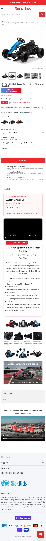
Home (3, 21)
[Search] (42, 14)
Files (4, 399)
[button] (23, 113)
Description (7, 189)
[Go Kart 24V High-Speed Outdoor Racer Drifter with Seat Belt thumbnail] (4, 76)
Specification (7, 393)
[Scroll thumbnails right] (43, 76)
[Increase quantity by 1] (19, 153)
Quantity (4, 148)
